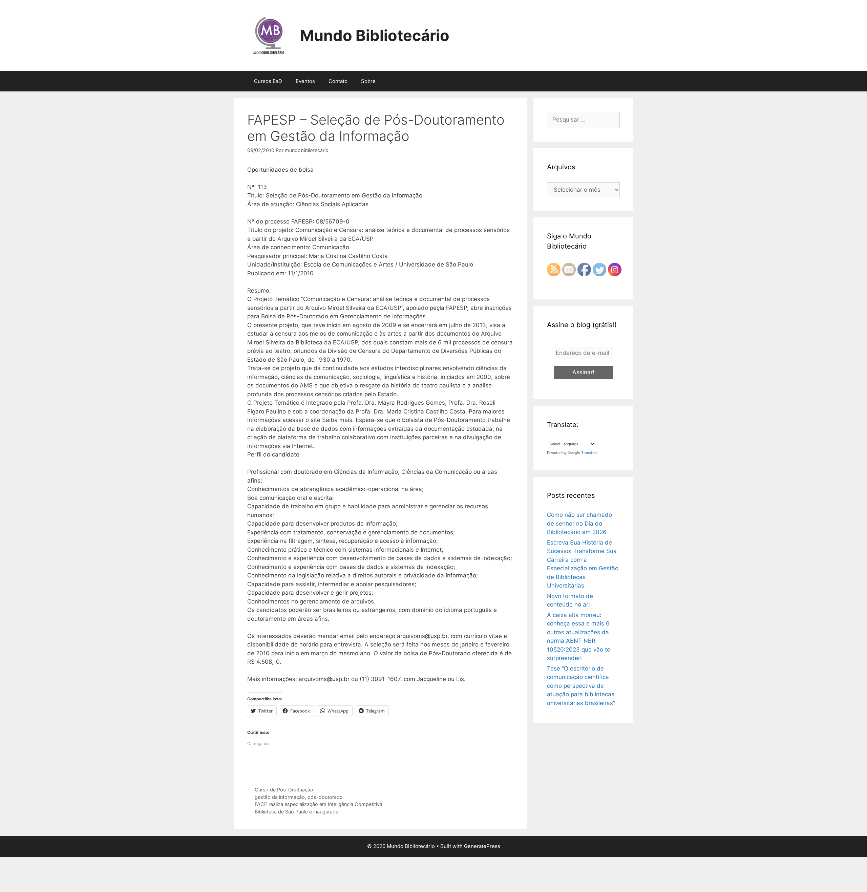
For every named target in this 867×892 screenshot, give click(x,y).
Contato (338, 81)
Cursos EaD (268, 81)
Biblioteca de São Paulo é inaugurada (296, 811)
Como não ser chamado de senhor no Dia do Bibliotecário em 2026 (579, 523)
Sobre (368, 81)
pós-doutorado (325, 797)
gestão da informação (280, 797)
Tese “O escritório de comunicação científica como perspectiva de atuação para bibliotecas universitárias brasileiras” (581, 685)
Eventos (305, 81)
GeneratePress (482, 846)
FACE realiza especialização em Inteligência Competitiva (318, 804)
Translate (589, 453)
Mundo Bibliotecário (374, 35)
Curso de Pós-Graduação (284, 789)
